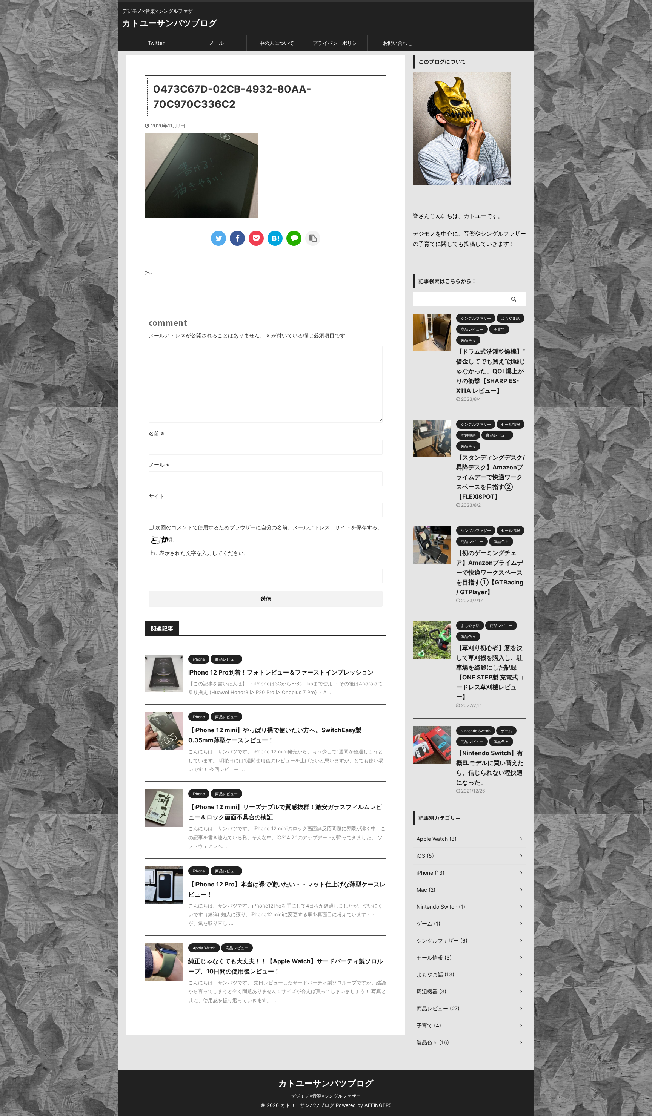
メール (216, 43)
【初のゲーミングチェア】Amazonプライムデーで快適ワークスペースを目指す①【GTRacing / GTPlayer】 (489, 572)
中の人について (277, 43)
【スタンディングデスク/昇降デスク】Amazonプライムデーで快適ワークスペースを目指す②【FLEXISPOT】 (490, 477)
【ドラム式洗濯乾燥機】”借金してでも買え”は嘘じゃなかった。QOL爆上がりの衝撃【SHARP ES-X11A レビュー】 (490, 371)
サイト (157, 496)
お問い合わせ (397, 43)
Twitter (156, 43)
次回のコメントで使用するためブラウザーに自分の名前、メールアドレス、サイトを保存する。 (269, 527)
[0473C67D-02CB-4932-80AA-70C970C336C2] (275, 238)
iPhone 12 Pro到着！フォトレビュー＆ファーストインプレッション (281, 672)
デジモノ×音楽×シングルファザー (326, 1096)
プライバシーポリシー (337, 43)
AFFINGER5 (378, 1105)
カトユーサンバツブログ (169, 23)
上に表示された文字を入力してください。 (199, 553)
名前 (156, 433)
